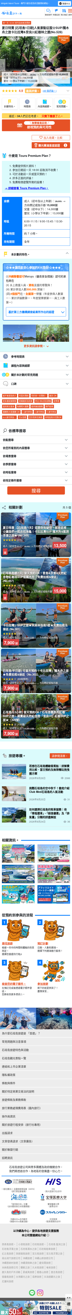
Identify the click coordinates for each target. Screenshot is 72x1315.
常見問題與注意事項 (14, 1041)
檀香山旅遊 (42, 1272)
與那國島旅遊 (23, 1253)
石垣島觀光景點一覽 (14, 1058)
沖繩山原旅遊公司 (44, 1258)
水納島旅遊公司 (10, 1267)
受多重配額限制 (9, 401)
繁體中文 (66, 3)
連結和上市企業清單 (14, 1066)
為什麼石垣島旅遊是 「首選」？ (21, 1033)
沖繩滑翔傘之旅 (29, 1262)
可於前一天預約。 (39, 395)
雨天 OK (53, 395)
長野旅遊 (36, 1276)
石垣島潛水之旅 (29, 1248)
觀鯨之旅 (25, 1267)
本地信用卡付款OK (53, 417)
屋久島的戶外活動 (11, 1272)
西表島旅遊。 (9, 1244)
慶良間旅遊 (45, 1262)
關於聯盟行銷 (10, 1149)
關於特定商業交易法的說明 (18, 1091)
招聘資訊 (7, 1158)
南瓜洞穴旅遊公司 (11, 1258)
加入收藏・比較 (53, 137)
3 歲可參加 (27, 412)
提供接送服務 (37, 406)
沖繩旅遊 (27, 1258)
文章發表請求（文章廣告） (18, 1141)
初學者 (56, 401)
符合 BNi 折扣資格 (43, 401)
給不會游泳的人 (9, 395)
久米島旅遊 (38, 1267)
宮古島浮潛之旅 (54, 1253)
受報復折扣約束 (25, 401)
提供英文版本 (8, 406)
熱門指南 (49, 406)
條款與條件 (8, 1083)
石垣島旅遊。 (39, 1244)
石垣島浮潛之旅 (10, 1248)
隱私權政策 (8, 1075)
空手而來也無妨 (35, 417)
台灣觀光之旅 (23, 1276)
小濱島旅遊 (24, 1244)
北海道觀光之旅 (52, 1276)
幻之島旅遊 (7, 1253)
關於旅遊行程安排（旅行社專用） (22, 1124)
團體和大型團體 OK (11, 412)
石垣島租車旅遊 (47, 1248)
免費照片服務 (23, 406)
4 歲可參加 (39, 412)
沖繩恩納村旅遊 (10, 1262)
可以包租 (22, 417)
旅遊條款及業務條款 (14, 1100)
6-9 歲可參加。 (9, 417)
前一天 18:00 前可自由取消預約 (16, 22)
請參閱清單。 (60, 756)
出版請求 (7, 1133)
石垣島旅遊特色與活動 (15, 1050)
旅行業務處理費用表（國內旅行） (22, 1108)
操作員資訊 (8, 1116)
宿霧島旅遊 (7, 1276)
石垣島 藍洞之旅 (57, 1244)
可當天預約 (24, 395)
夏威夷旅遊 (28, 1272)
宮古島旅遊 (38, 1253)
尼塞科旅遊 (7, 1281)
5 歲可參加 (51, 412)
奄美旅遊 (50, 1267)
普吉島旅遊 (56, 1272)
